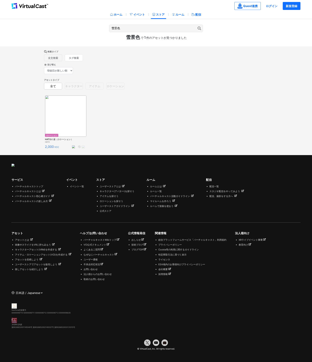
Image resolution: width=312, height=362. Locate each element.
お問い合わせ (91, 269)
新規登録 (291, 6)
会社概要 (163, 269)
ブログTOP (137, 249)
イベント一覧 (77, 186)
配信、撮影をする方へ (221, 196)
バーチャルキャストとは (28, 191)
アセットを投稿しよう (27, 259)
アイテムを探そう (109, 196)
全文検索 (53, 57)
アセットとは (22, 240)
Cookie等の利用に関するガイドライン (178, 249)
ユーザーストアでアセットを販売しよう (36, 264)
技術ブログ (137, 244)
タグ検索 (74, 57)
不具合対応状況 (92, 264)
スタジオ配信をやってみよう (225, 191)
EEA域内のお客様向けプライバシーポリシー (181, 264)
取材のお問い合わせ (94, 279)
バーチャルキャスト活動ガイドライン (170, 196)
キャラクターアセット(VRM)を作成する (36, 249)
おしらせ (136, 240)
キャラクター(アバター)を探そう (117, 191)
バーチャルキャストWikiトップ (100, 240)
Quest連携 (250, 6)
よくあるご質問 (92, 249)
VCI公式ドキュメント (95, 244)
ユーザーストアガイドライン (115, 206)
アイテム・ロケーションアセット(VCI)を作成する (41, 254)
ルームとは (156, 186)
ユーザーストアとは (111, 186)
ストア (160, 14)
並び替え (51, 64)
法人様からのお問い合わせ (98, 274)
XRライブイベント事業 (251, 240)
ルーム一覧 (156, 191)
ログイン (272, 6)
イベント (139, 14)
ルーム (180, 14)
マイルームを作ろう (161, 201)
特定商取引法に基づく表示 (172, 254)
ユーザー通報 (91, 259)
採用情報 (163, 274)
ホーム (118, 14)
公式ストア (105, 211)
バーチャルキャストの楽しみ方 (32, 201)
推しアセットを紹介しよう (29, 269)
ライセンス (164, 259)
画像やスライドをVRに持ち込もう (33, 244)
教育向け (243, 244)
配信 (198, 14)
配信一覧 (214, 186)
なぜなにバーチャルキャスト (99, 254)
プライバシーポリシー (170, 244)
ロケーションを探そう (111, 201)
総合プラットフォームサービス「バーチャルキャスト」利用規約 (192, 240)
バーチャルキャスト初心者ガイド (33, 196)
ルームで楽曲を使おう (162, 206)
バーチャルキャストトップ (29, 186)
